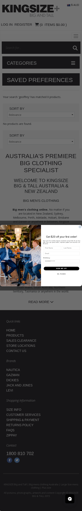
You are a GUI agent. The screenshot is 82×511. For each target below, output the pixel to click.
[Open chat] (69, 498)
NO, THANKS (61, 274)
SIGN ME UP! (61, 268)
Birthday (46, 258)
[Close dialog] (80, 227)
